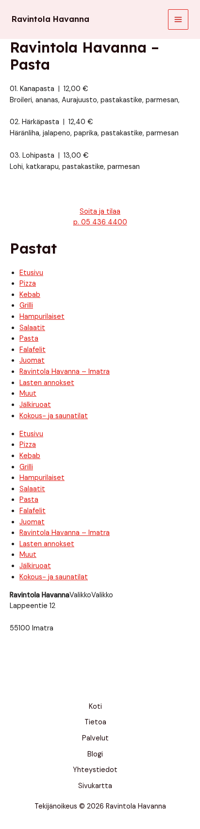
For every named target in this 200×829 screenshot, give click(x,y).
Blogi (95, 754)
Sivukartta (95, 786)
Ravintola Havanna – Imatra (64, 371)
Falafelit (32, 349)
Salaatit (32, 327)
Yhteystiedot (95, 769)
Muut (27, 393)
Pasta (28, 338)
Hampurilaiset (42, 316)
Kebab (29, 294)
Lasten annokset (46, 382)
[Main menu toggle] (178, 19)
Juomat (32, 360)
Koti (95, 706)
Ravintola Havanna (50, 19)
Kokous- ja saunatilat (53, 416)
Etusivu (31, 272)
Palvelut (95, 738)
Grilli (26, 305)
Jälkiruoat (35, 404)
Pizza (27, 283)
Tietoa (95, 722)
